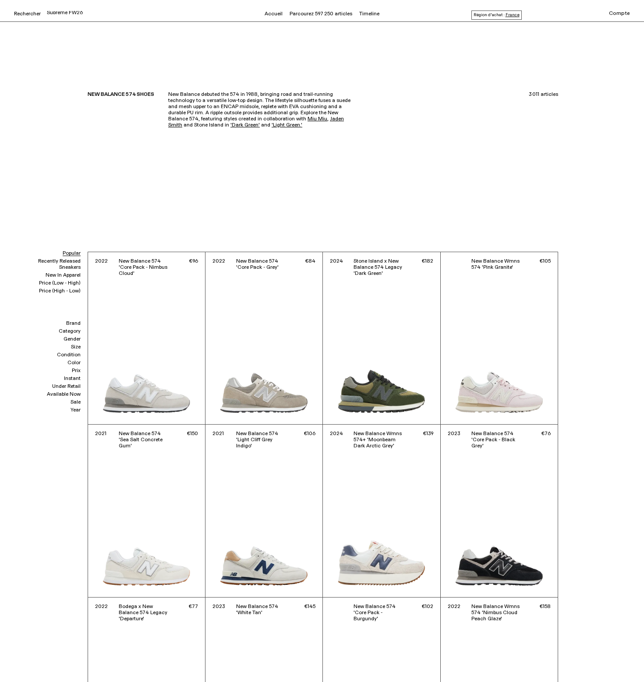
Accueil (274, 14)
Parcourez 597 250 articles (321, 14)
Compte (619, 13)
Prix (76, 370)
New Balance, (54, 655)
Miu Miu (317, 119)
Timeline (369, 14)
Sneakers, (25, 655)
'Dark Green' (245, 125)
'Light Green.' (287, 125)
